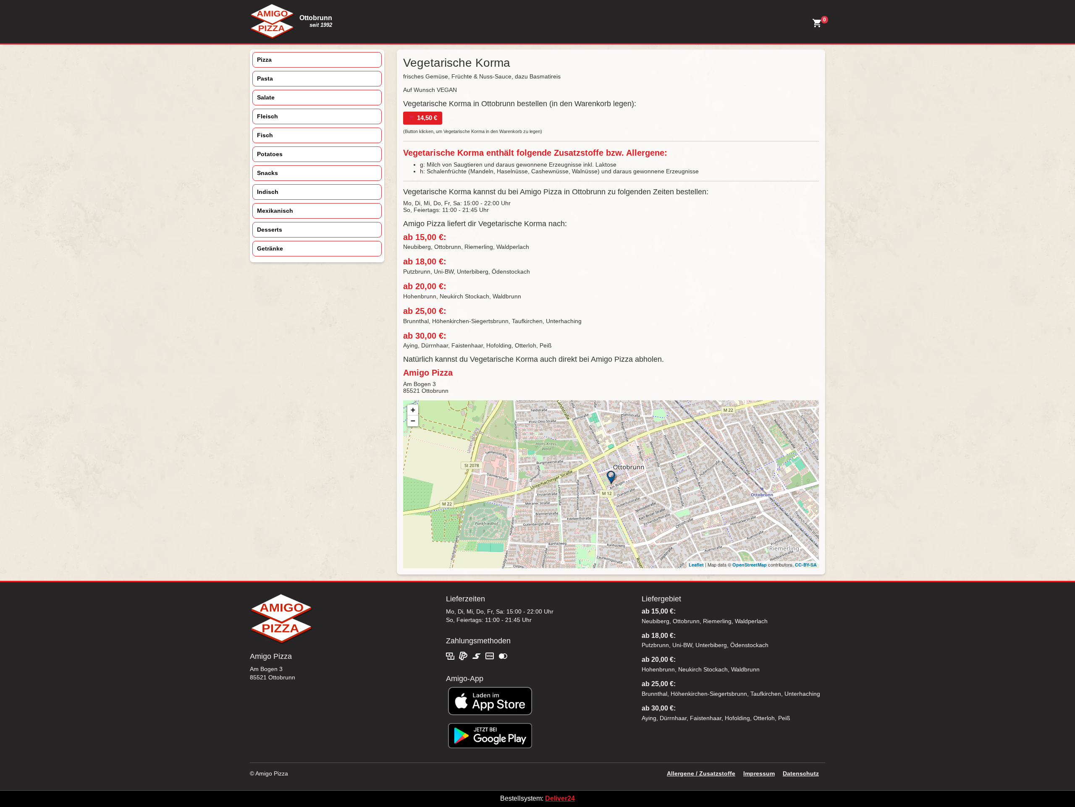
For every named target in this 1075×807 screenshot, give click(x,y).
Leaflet (696, 565)
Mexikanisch (275, 210)
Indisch (267, 191)
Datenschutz (801, 773)
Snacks (267, 173)
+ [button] (413, 409)
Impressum (759, 773)
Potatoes (270, 154)
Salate (266, 97)
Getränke (270, 248)
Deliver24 (560, 798)
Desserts (269, 229)
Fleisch (267, 116)
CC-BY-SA (806, 565)
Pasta (265, 78)
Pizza (264, 59)
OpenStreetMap (749, 565)
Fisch (265, 135)
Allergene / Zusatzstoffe (701, 773)
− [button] (413, 420)
